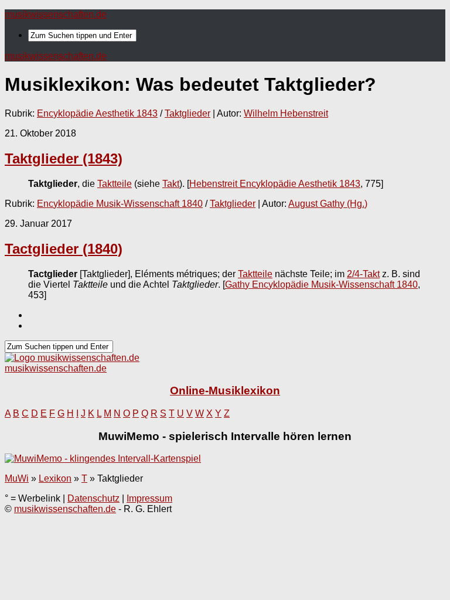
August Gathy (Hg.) (327, 204)
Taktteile (114, 184)
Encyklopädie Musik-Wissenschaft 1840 (120, 204)
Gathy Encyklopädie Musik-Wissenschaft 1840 (321, 284)
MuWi (17, 478)
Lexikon (55, 478)
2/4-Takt (363, 274)
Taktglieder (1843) (63, 158)
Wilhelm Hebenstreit (286, 113)
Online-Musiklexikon (225, 390)
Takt (170, 184)
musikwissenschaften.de (56, 14)
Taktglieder (187, 113)
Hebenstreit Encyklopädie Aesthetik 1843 (274, 184)
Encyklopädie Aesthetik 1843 (97, 113)
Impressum (149, 498)
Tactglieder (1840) (63, 249)
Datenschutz (93, 498)
